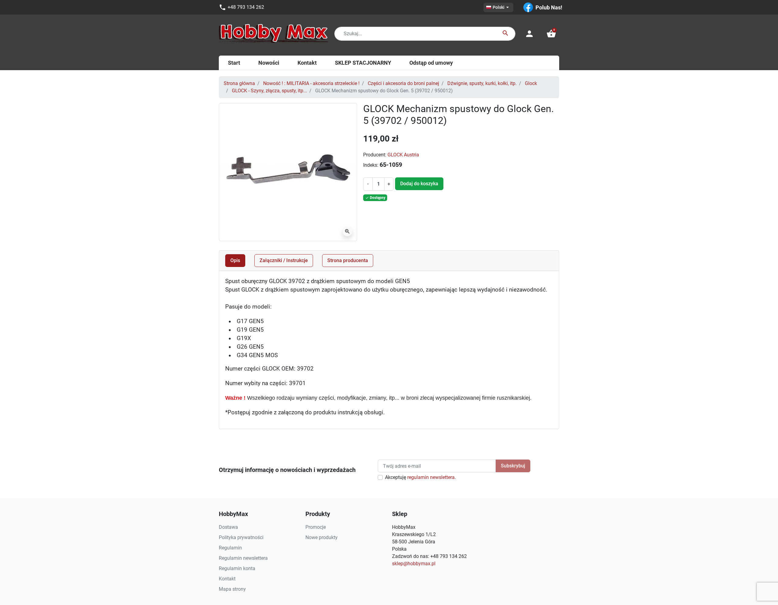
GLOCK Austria (403, 155)
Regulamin (230, 548)
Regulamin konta (237, 568)
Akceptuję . (420, 477)
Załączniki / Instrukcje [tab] (284, 260)
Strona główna (239, 83)
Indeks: (370, 165)
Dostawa (228, 527)
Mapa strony (232, 589)
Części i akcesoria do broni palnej (403, 83)
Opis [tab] (235, 260)
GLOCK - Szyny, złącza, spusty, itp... (269, 91)
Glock (531, 83)
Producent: (374, 155)
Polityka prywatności (241, 537)
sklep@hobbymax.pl (413, 563)
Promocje (315, 527)
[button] (551, 34)
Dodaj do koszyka (419, 183)
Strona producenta (347, 260)
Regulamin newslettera (243, 558)
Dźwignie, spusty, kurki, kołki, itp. (482, 83)
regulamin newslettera (431, 477)
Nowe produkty (321, 537)
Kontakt (227, 579)
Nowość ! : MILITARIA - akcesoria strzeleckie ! (311, 83)
